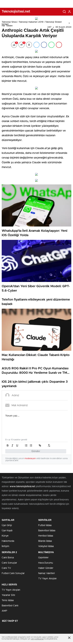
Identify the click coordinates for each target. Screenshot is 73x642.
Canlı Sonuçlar (9, 563)
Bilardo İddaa (45, 541)
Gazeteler (43, 557)
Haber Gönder (45, 568)
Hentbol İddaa (45, 536)
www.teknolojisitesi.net (22, 486)
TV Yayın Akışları (47, 578)
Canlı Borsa (8, 557)
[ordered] (26, 445)
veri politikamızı (37, 639)
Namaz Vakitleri (46, 573)
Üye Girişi (7, 525)
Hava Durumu (45, 563)
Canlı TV (6, 568)
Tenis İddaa (8, 600)
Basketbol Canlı (10, 605)
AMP (4, 611)
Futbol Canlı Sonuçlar (13, 573)
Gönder (35, 451)
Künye (5, 536)
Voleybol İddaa (46, 546)
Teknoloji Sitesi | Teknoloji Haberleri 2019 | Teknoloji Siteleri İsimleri (32, 23)
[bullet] (31, 445)
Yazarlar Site (8, 595)
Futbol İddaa (44, 525)
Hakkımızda (8, 541)
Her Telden (7, 26)
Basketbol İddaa (46, 530)
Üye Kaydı (7, 530)
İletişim (5, 546)
